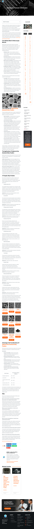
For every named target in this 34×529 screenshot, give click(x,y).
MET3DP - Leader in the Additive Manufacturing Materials (12, 452)
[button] (19, 21)
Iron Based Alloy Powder (26, 127)
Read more (5, 313)
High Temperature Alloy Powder (27, 113)
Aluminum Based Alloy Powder (27, 116)
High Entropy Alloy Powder (27, 121)
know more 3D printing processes (7, 441)
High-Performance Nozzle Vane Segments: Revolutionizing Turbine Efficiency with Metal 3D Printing (6, 482)
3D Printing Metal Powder (26, 110)
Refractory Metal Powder (26, 124)
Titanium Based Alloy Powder (27, 118)
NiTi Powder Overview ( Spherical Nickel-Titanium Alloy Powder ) (25, 64)
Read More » (25, 94)
